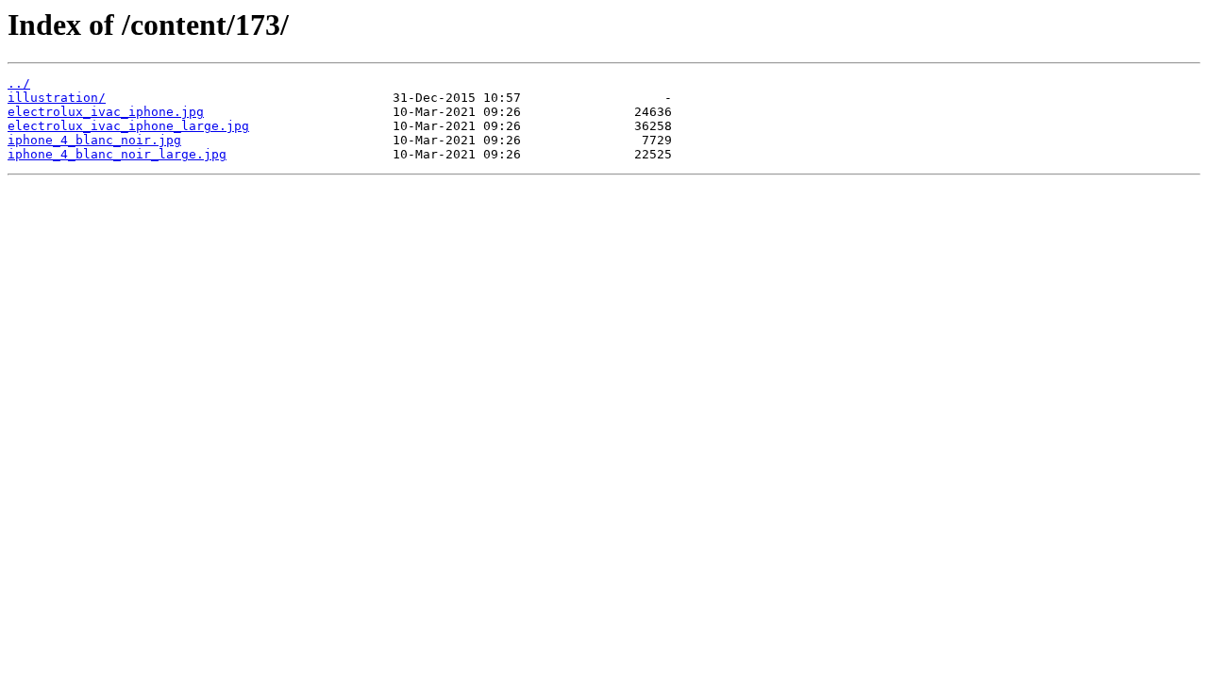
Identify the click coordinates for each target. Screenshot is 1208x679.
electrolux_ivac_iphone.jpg (106, 112)
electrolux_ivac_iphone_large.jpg (128, 126)
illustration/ (57, 98)
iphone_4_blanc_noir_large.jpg (117, 154)
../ (19, 83)
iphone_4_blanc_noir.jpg (94, 140)
